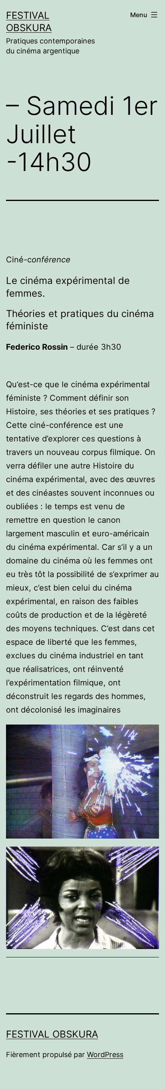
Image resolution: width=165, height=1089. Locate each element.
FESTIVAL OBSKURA (52, 1034)
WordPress (105, 1054)
